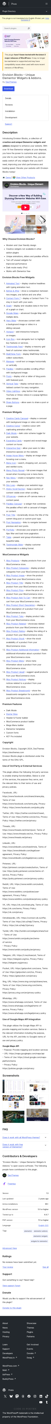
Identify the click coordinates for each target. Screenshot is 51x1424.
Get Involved (33, 1344)
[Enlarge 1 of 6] (21, 1083)
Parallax (9, 369)
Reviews (9, 104)
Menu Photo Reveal (15, 470)
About (5, 1323)
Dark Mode (11, 433)
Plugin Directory (9, 11)
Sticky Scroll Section (15, 489)
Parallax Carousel (14, 504)
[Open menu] (47, 3)
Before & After (12, 291)
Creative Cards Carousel (17, 418)
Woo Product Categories (17, 568)
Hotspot (10, 332)
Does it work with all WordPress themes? (21, 1137)
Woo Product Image (15, 575)
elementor (28, 1231)
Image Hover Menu (15, 455)
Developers (7, 1353)
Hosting (6, 1332)
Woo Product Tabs (15, 616)
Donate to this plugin (11, 1308)
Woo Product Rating (15, 631)
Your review (7, 1267)
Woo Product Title (14, 583)
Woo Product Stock (15, 638)
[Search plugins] (28, 28)
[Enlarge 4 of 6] (45, 1083)
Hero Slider (11, 320)
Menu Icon (11, 463)
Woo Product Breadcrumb (18, 690)
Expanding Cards (14, 440)
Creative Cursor (13, 426)
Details (8, 98)
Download (8, 89)
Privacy (5, 1336)
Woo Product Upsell (15, 672)
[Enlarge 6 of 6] (45, 1112)
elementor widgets (41, 1236)
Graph (9, 306)
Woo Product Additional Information (22, 649)
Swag (30, 1357)
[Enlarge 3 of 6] (21, 1114)
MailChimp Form (13, 354)
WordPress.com (10, 1366)
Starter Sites (12, 714)
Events (30, 1349)
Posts (9, 376)
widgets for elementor (39, 1241)
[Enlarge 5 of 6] (45, 1097)
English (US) (44, 1225)
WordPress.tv (9, 1357)
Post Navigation (13, 522)
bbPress (7, 1374)
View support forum (11, 1285)
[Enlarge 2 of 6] (21, 1098)
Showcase (31, 1323)
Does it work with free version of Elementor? (12, 1145)
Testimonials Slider (14, 544)
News (5, 1327)
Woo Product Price (15, 590)
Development (11, 117)
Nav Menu (11, 478)
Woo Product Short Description (20, 605)
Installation (10, 111)
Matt (5, 1370)
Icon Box (10, 339)
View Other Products (25, 177)
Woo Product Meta (15, 661)
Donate (31, 1353)
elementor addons (41, 1231)
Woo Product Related (16, 624)
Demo (8, 177)
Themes (30, 1327)
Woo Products (12, 560)
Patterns (31, 1336)
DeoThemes (11, 82)
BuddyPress (9, 1379)
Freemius (12, 1183)
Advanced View (9, 1248)
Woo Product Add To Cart (18, 598)
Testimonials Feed (14, 346)
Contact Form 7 (13, 298)
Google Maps (12, 313)
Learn (5, 1344)
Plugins (30, 1332)
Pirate (11, 1390)
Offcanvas (11, 496)
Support (8, 124)
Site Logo (10, 485)
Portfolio (10, 530)
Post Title (10, 515)
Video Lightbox (13, 391)
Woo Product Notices (16, 679)
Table (8, 537)
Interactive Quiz (13, 448)
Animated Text (13, 283)
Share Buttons (12, 402)
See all (46, 1267)
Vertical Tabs (12, 383)
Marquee (10, 361)
